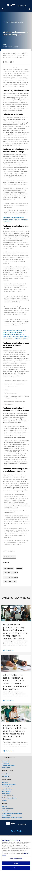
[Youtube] (20, 831)
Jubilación (19, 568)
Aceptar (16, 868)
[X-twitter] (15, 831)
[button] (29, 9)
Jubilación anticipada (10, 557)
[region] (16, 853)
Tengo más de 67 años (10, 581)
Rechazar (16, 863)
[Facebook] (12, 831)
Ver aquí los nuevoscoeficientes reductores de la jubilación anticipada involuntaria (15, 220)
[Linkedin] (17, 831)
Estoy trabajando (8, 568)
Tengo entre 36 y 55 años (11, 572)
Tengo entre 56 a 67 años (11, 577)
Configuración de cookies (16, 858)
